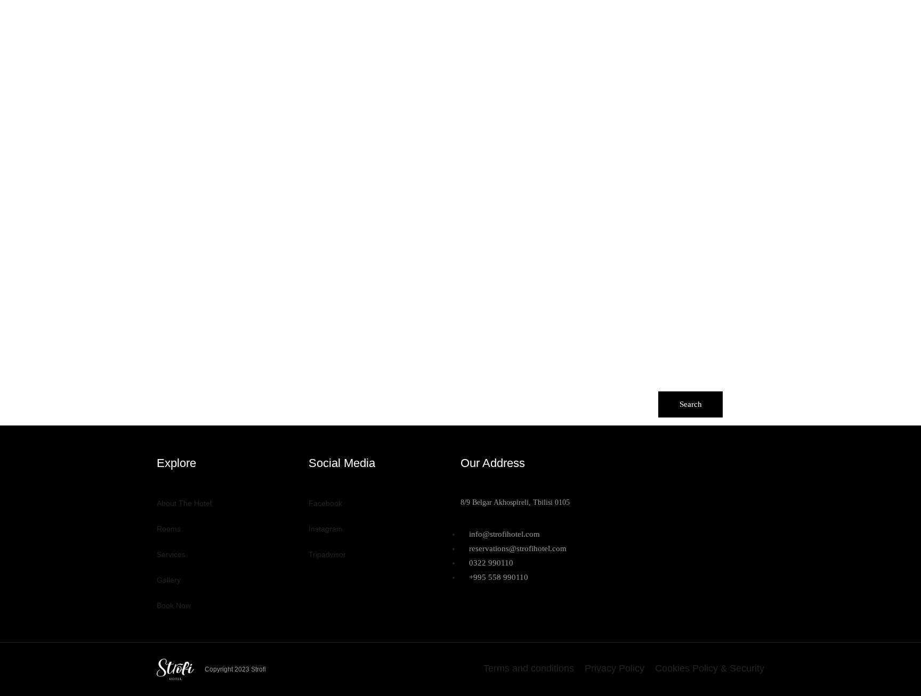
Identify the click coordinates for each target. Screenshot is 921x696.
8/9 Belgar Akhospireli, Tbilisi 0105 (515, 502)
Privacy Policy (614, 668)
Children (472, 384)
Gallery (554, 20)
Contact (658, 20)
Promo (702, 20)
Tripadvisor (327, 554)
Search (691, 404)
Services (506, 20)
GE (734, 20)
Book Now (605, 20)
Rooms (460, 20)
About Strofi (404, 20)
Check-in (175, 385)
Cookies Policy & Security (709, 668)
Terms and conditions (528, 668)
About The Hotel (184, 503)
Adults (368, 384)
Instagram (326, 529)
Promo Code (579, 384)
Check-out (277, 385)
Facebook (325, 503)
